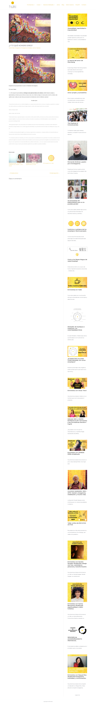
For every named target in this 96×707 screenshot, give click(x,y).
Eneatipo (30, 48)
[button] (34, 4)
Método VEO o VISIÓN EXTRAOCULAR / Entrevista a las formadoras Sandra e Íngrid (77, 421)
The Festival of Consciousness (73, 124)
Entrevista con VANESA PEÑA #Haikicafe (76, 453)
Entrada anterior (13, 173)
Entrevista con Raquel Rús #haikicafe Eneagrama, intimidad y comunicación (77, 676)
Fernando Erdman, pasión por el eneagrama (77, 162)
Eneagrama (18, 48)
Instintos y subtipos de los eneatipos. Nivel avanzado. (77, 230)
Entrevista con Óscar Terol (77, 390)
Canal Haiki (11, 48)
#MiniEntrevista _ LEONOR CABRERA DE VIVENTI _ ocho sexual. (16, 164)
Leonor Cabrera (36, 48)
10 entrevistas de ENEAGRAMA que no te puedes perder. (76, 202)
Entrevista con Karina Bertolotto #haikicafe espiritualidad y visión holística (75, 606)
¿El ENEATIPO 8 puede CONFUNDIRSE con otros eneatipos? (76, 360)
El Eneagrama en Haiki (48, 163)
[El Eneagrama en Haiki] (51, 158)
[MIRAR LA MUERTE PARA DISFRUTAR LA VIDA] (34, 158)
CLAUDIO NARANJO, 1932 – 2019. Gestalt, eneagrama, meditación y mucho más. (77, 492)
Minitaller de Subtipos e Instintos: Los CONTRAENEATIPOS (76, 328)
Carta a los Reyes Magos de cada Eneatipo (77, 260)
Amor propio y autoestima (77, 92)
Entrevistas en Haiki (75, 290)
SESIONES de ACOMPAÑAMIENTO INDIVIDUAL (75, 638)
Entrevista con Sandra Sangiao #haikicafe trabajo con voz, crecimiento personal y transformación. (77, 564)
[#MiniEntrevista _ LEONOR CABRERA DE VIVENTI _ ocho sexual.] (17, 158)
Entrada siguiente (55, 173)
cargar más (77, 695)
